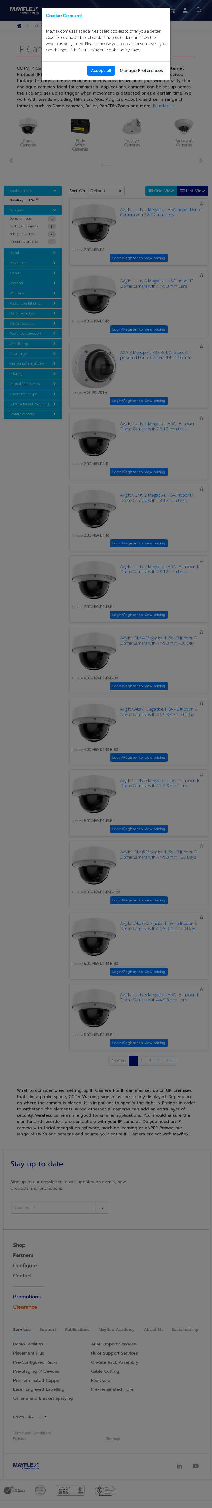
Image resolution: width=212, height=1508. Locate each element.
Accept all (101, 71)
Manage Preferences (141, 71)
